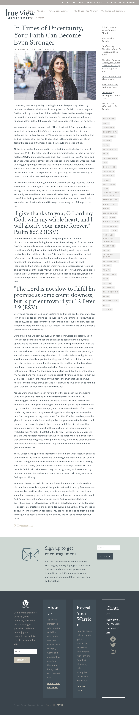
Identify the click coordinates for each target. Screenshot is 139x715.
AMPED (60, 705)
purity (106, 270)
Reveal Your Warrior (58, 11)
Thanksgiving (110, 292)
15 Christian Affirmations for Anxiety (110, 106)
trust (106, 296)
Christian (108, 128)
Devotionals (94, 2)
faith (106, 145)
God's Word (109, 167)
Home (30, 11)
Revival (107, 283)
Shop (30, 18)
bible (106, 123)
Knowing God (110, 226)
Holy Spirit (109, 185)
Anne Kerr (109, 119)
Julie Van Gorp (111, 222)
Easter (107, 141)
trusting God (110, 301)
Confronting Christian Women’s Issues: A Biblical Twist (111, 50)
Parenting (108, 246)
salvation (108, 288)
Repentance (109, 274)
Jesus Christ (110, 213)
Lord (105, 230)
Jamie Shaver (110, 200)
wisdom (107, 309)
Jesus (106, 209)
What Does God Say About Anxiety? (111, 78)
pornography (110, 261)
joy (105, 217)
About (40, 11)
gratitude (108, 176)
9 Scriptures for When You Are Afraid (109, 30)
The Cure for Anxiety (108, 39)
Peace (106, 250)
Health (106, 180)
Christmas (109, 136)
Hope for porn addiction (111, 194)
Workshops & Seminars (113, 11)
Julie (112, 217)
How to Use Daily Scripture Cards (110, 86)
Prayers (78, 2)
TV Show (111, 2)
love (114, 230)
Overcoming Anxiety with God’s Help (111, 95)
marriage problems (108, 240)
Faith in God (109, 149)
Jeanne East (109, 204)
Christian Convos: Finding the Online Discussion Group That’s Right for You (111, 65)
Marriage (108, 235)
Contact (40, 18)
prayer (107, 266)
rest (105, 279)
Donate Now (127, 2)
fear (105, 154)
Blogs (66, 2)
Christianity (110, 132)
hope (105, 189)
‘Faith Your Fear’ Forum (86, 11)
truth (106, 305)
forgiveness (110, 158)
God (105, 163)
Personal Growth (108, 255)
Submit (105, 556)
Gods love (108, 171)
